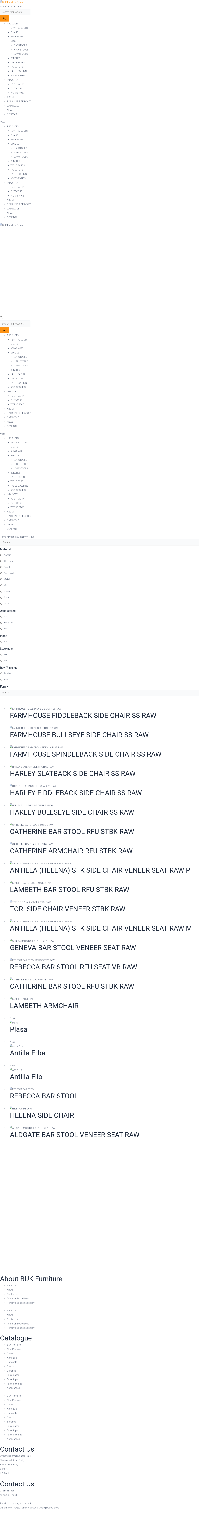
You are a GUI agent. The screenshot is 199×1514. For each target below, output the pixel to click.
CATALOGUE (13, 105)
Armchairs (12, 1357)
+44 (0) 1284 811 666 (11, 6)
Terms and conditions (18, 1298)
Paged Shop (52, 1507)
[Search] (4, 18)
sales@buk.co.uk (8, 1495)
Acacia (7, 555)
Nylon (7, 591)
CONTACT (12, 114)
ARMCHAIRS (16, 36)
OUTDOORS (16, 88)
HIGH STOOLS (21, 49)
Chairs (10, 1353)
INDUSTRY (12, 79)
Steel (6, 597)
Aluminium (9, 561)
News (10, 1290)
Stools (10, 1366)
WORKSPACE (17, 92)
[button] (99, 122)
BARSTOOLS (20, 45)
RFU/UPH (8, 622)
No (5, 616)
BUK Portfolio (14, 1344)
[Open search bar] (1, 318)
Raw (6, 679)
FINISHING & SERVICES (19, 101)
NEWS (10, 110)
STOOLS (14, 41)
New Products (14, 1349)
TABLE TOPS (16, 66)
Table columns (14, 1383)
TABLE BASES (17, 62)
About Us (11, 1285)
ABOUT (10, 97)
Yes (6, 628)
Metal (7, 579)
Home (3, 536)
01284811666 (7, 1490)
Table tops (12, 1379)
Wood (7, 603)
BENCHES (15, 58)
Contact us (12, 1294)
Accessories (13, 1388)
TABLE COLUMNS (19, 71)
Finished (8, 673)
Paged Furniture (22, 1507)
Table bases (13, 1375)
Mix (5, 585)
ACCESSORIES (18, 75)
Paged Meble (38, 1507)
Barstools (12, 1362)
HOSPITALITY (17, 84)
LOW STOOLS (21, 54)
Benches (11, 1370)
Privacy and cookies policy (21, 1302)
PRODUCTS (13, 23)
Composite (9, 573)
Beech (7, 567)
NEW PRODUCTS (19, 28)
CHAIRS (14, 32)
